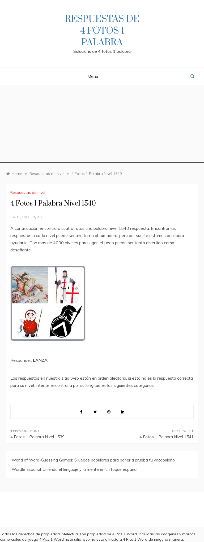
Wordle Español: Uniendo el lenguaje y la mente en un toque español (74, 469)
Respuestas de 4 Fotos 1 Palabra (102, 31)
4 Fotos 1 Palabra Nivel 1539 (37, 436)
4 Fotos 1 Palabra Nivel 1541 (166, 436)
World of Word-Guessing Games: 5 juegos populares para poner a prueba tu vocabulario (93, 460)
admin (42, 217)
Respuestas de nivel (27, 192)
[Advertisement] (102, 125)
